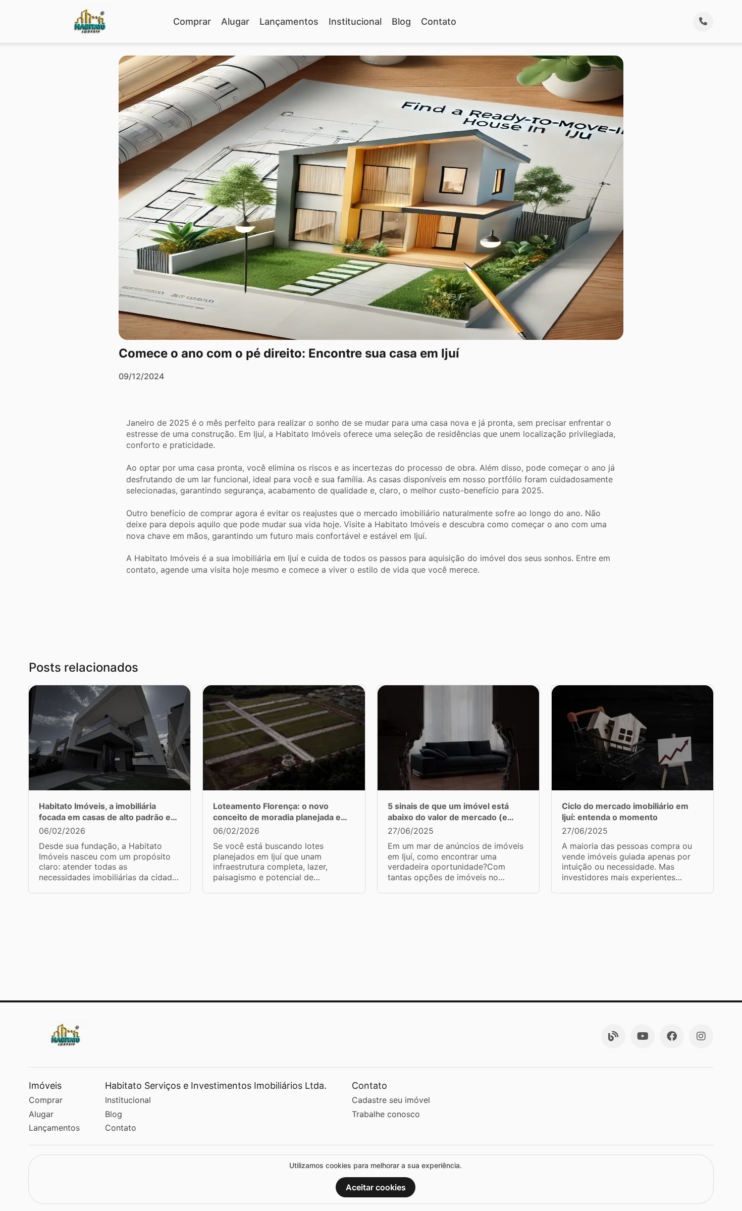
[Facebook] (672, 1036)
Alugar (235, 21)
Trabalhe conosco (386, 1114)
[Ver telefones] (703, 22)
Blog (401, 21)
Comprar (192, 21)
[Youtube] (642, 1036)
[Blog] (613, 1036)
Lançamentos (289, 21)
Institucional (355, 21)
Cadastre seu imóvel (391, 1100)
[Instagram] (701, 1036)
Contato (438, 21)
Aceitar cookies (376, 1187)
